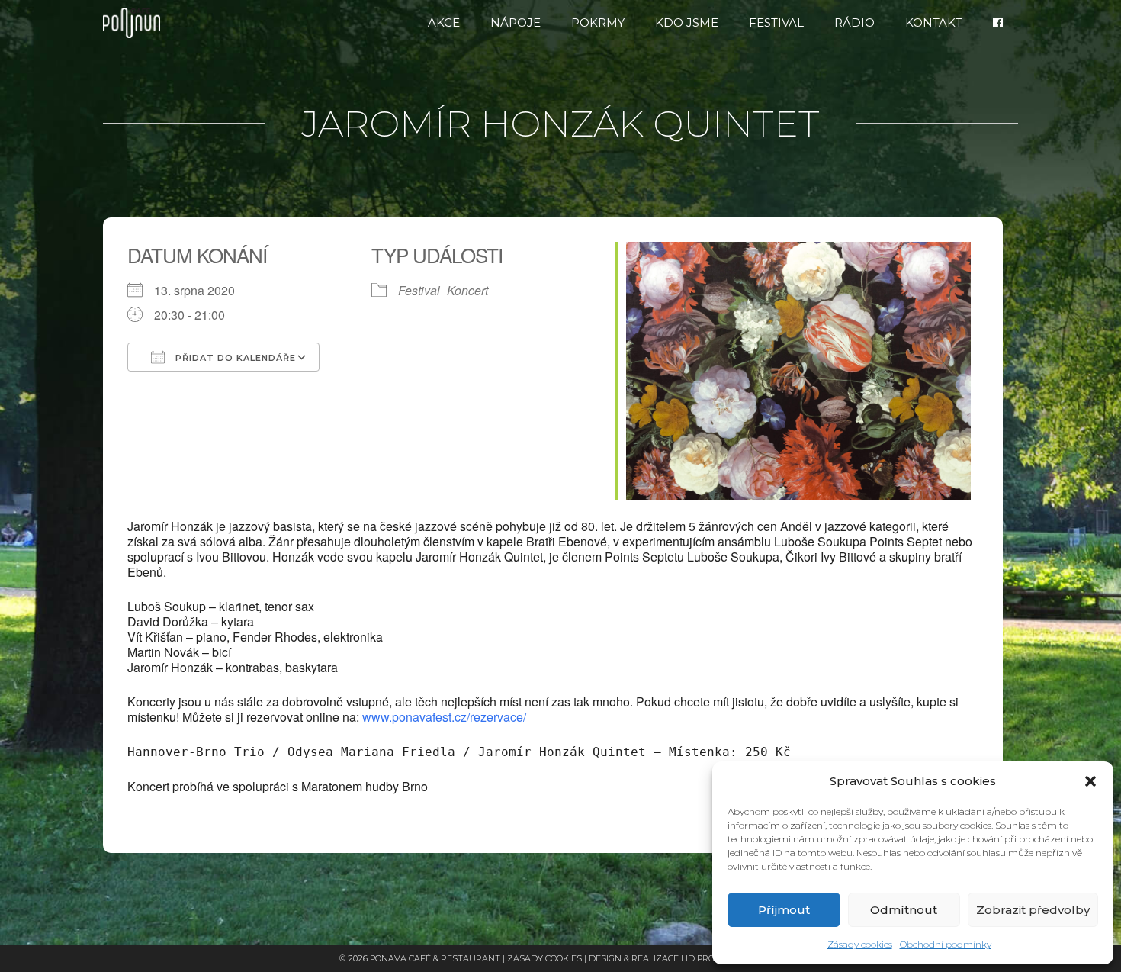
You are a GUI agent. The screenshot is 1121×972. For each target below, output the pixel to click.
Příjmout (784, 910)
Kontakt (933, 22)
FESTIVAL (776, 22)
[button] (1090, 781)
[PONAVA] (135, 23)
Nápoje (515, 22)
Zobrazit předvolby (1033, 910)
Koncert (467, 290)
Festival (419, 290)
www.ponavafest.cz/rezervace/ (444, 717)
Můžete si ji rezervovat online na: (543, 709)
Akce (444, 22)
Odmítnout (903, 910)
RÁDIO (854, 22)
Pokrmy (598, 22)
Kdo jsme (686, 22)
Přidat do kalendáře (234, 357)
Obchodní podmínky (945, 944)
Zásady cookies (859, 944)
